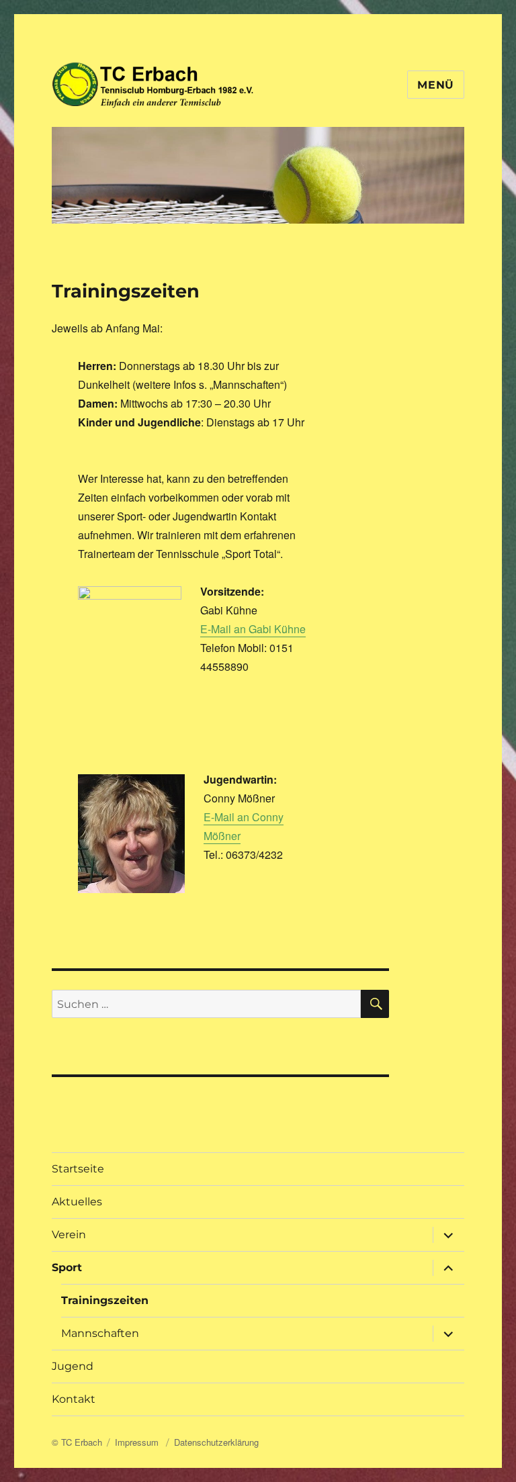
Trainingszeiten (104, 1300)
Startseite (78, 1168)
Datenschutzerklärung (216, 1442)
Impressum (138, 1442)
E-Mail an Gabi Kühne (253, 629)
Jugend (72, 1366)
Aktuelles (77, 1201)
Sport (67, 1267)
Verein (69, 1234)
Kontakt (73, 1399)
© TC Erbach (77, 1442)
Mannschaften (100, 1333)
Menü (435, 85)
